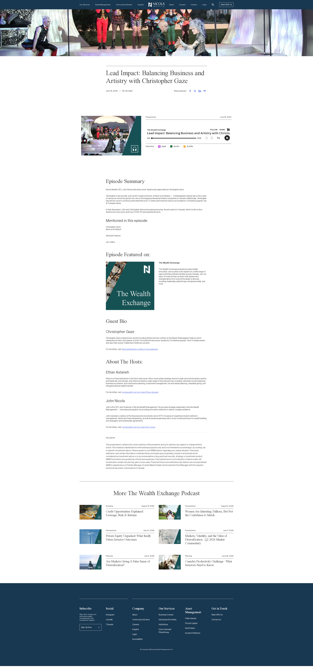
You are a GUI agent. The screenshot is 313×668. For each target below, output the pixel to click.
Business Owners (166, 615)
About (171, 5)
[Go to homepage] (156, 4)
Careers (182, 5)
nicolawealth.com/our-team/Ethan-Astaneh (140, 392)
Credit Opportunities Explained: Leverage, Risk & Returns (125, 513)
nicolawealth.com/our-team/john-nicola (138, 427)
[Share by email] (204, 91)
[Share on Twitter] (194, 91)
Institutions (163, 624)
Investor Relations (192, 633)
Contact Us (216, 619)
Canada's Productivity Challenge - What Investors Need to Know (208, 563)
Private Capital (191, 623)
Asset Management (102, 5)
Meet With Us (226, 4)
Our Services (84, 5)
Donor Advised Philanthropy (165, 630)
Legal (134, 634)
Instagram (110, 615)
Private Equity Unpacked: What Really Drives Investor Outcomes (128, 537)
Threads (109, 624)
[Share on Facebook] (190, 91)
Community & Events (124, 5)
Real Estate (190, 628)
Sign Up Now (86, 627)
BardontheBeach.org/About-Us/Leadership (140, 349)
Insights (141, 5)
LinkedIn (109, 619)
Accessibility (137, 639)
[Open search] (213, 5)
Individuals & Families (167, 619)
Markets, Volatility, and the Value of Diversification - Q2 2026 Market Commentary (206, 539)
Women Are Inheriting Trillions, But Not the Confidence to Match (209, 513)
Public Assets (190, 618)
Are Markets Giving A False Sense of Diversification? (128, 563)
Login (204, 5)
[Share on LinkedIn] (199, 91)
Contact (194, 5)
